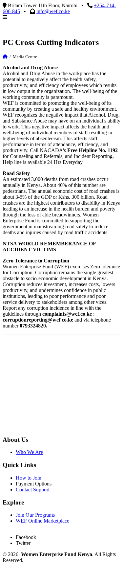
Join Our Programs (35, 515)
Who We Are (29, 452)
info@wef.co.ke (53, 11)
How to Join (28, 478)
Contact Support (33, 489)
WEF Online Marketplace (42, 521)
